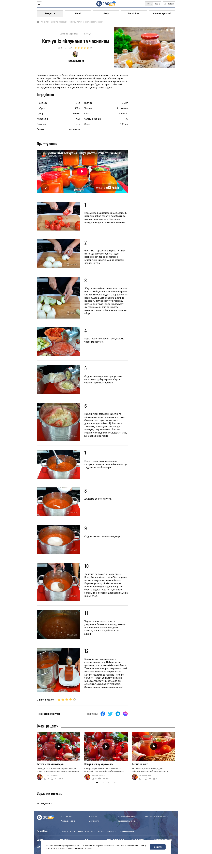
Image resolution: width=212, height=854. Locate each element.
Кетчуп (72, 22)
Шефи (106, 13)
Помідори (42, 103)
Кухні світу (89, 831)
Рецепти (50, 13)
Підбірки (101, 831)
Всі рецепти (43, 803)
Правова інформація (126, 816)
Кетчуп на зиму (140, 764)
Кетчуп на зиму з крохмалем (98, 764)
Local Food (134, 13)
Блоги (40, 840)
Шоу (39, 846)
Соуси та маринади (59, 22)
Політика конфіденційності (157, 816)
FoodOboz (42, 831)
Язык (157, 4)
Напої (78, 13)
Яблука (88, 103)
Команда (93, 816)
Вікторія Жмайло (51, 775)
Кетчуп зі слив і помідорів (50, 764)
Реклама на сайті (68, 821)
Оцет (87, 124)
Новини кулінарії (162, 13)
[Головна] (38, 22)
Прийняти (158, 847)
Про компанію (67, 816)
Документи (94, 821)
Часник (88, 108)
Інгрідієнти (112, 831)
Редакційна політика (126, 821)
